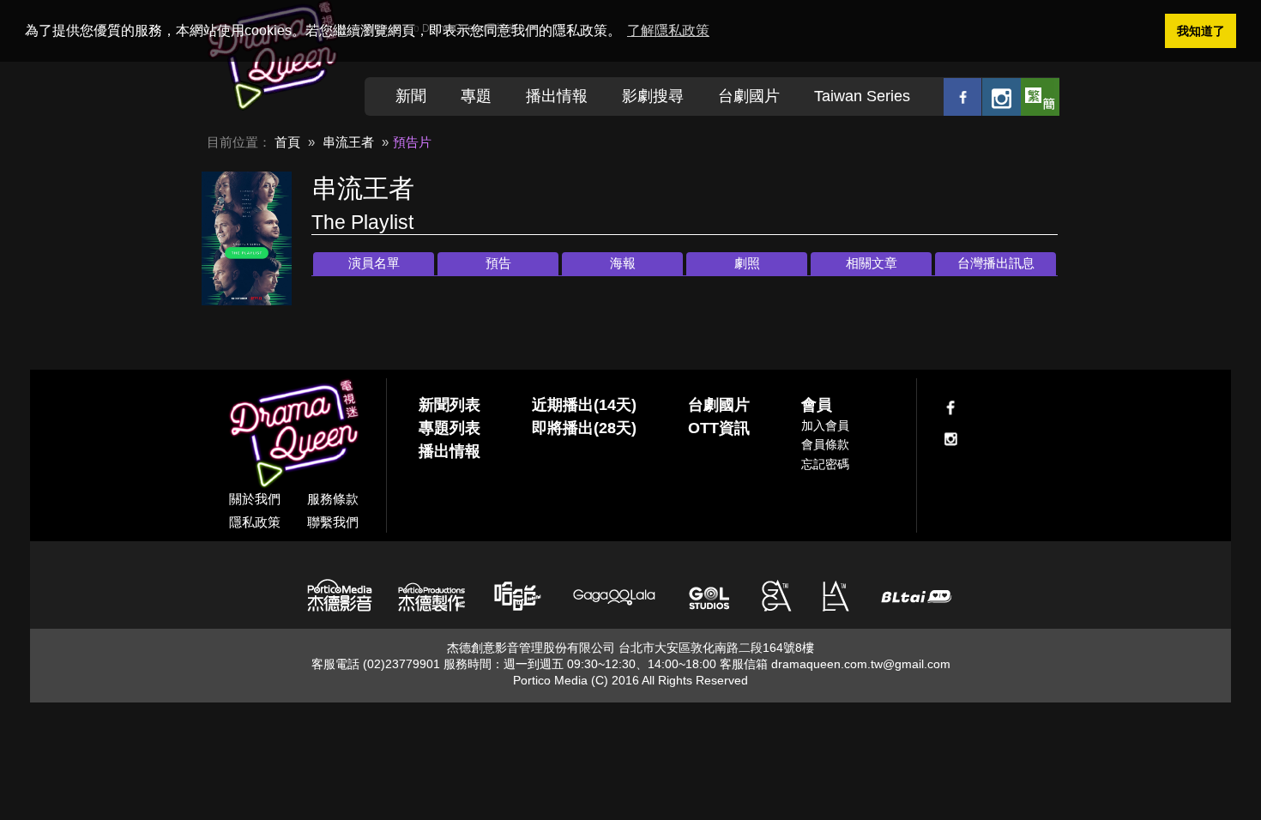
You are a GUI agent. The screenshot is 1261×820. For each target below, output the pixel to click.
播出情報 (557, 96)
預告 (498, 263)
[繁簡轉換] (1040, 96)
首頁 (287, 142)
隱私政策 (255, 522)
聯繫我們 (333, 522)
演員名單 (374, 263)
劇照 (747, 263)
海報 (623, 263)
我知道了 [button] (1201, 31)
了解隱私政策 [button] (668, 30)
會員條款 (825, 444)
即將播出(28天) (584, 428)
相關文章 (871, 263)
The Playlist (362, 222)
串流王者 (348, 142)
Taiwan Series (862, 96)
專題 (476, 96)
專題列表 (449, 428)
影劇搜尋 (653, 96)
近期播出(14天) (584, 404)
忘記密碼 (825, 464)
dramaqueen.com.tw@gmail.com (860, 664)
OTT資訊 (719, 428)
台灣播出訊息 (996, 263)
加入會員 (825, 425)
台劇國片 (749, 96)
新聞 (410, 96)
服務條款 (333, 498)
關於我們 (255, 498)
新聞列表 (449, 404)
